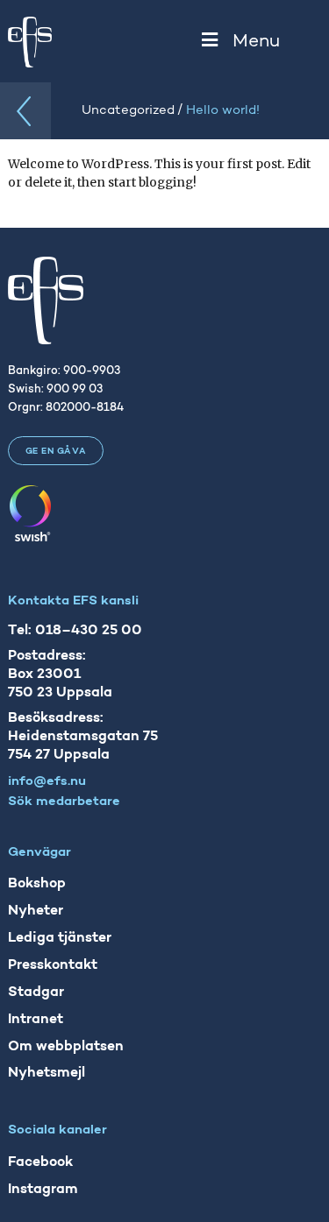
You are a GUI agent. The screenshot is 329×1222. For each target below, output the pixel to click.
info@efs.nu (47, 781)
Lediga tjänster (59, 938)
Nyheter (35, 911)
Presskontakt (52, 965)
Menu (256, 41)
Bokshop (37, 884)
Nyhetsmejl (46, 1073)
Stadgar (36, 992)
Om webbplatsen (66, 1047)
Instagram (43, 1190)
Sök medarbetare (64, 802)
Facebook (40, 1162)
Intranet (35, 1020)
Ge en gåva (56, 452)
